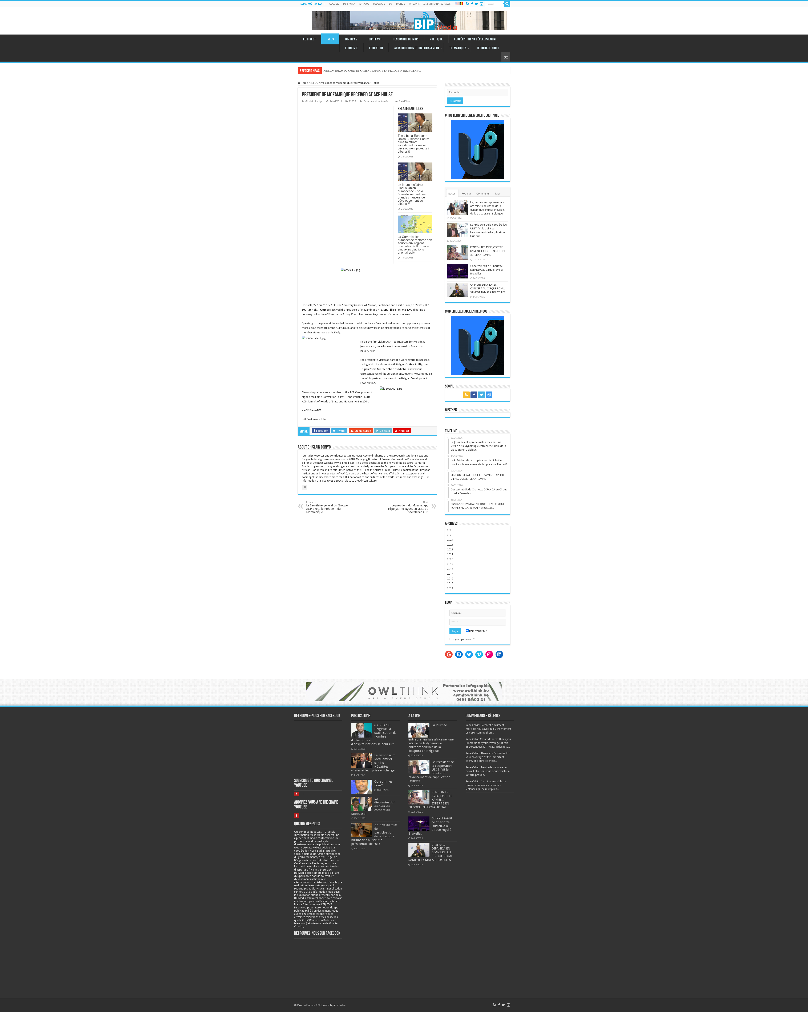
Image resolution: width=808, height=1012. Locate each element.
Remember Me (478, 630)
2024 (450, 539)
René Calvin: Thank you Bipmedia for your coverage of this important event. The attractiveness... (488, 757)
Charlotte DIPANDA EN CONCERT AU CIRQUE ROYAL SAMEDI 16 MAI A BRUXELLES (487, 288)
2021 (450, 554)
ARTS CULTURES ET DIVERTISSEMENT (416, 48)
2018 (450, 568)
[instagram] (482, 4)
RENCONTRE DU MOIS (406, 39)
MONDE (400, 3)
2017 (450, 573)
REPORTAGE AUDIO (488, 48)
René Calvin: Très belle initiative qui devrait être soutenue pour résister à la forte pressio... (488, 771)
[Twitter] (476, 4)
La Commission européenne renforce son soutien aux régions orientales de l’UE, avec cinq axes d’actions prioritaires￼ (415, 244)
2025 (450, 535)
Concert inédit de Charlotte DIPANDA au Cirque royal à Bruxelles (360, 70)
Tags (498, 193)
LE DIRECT (309, 39)
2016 (450, 578)
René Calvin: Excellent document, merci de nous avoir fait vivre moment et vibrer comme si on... (488, 728)
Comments (482, 193)
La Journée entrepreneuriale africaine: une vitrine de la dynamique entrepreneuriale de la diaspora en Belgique (431, 738)
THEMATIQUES (457, 48)
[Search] (507, 4)
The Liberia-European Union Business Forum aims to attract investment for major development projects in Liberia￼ (414, 143)
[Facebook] (471, 4)
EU (390, 3)
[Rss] (468, 4)
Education (376, 48)
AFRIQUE (364, 3)
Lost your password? (462, 639)
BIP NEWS (351, 39)
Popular (466, 193)
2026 (450, 530)
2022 (450, 549)
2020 (450, 559)
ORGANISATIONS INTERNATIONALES (430, 3)
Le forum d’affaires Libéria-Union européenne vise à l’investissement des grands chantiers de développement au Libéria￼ (412, 194)
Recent (452, 193)
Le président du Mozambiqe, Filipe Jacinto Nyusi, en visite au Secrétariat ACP (408, 507)
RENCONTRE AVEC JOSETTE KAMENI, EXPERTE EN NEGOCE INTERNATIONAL (488, 251)
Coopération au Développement (475, 39)
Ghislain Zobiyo (314, 101)
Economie (351, 48)
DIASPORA (349, 3)
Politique (436, 39)
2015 (450, 583)
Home (304, 82)
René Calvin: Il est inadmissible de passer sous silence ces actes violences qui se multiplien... (486, 785)
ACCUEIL (334, 3)
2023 (450, 544)
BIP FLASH (375, 39)
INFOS (330, 39)
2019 (450, 564)
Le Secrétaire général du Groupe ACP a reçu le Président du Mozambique (327, 507)
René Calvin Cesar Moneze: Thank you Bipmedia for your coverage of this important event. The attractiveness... (488, 743)
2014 (450, 588)
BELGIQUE (379, 3)
